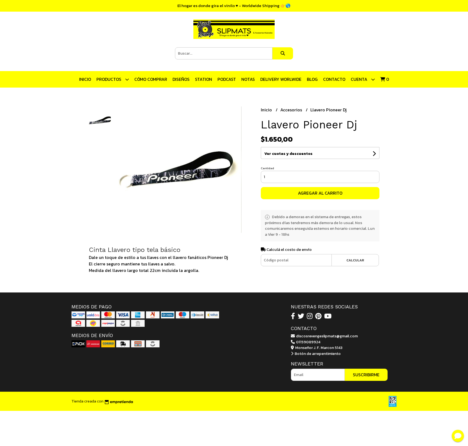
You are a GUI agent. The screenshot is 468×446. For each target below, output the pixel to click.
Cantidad (267, 168)
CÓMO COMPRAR (150, 79)
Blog (312, 79)
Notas (248, 79)
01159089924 (307, 342)
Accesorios (291, 109)
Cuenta (359, 79)
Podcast (226, 79)
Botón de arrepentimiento (317, 354)
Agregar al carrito (320, 193)
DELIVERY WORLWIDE (280, 79)
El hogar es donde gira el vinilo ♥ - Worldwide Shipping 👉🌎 (234, 5)
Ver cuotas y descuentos (288, 154)
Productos (109, 79)
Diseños (181, 79)
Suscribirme (366, 374)
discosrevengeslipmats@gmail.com (326, 336)
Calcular (355, 260)
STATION (203, 79)
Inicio (85, 79)
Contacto (334, 79)
